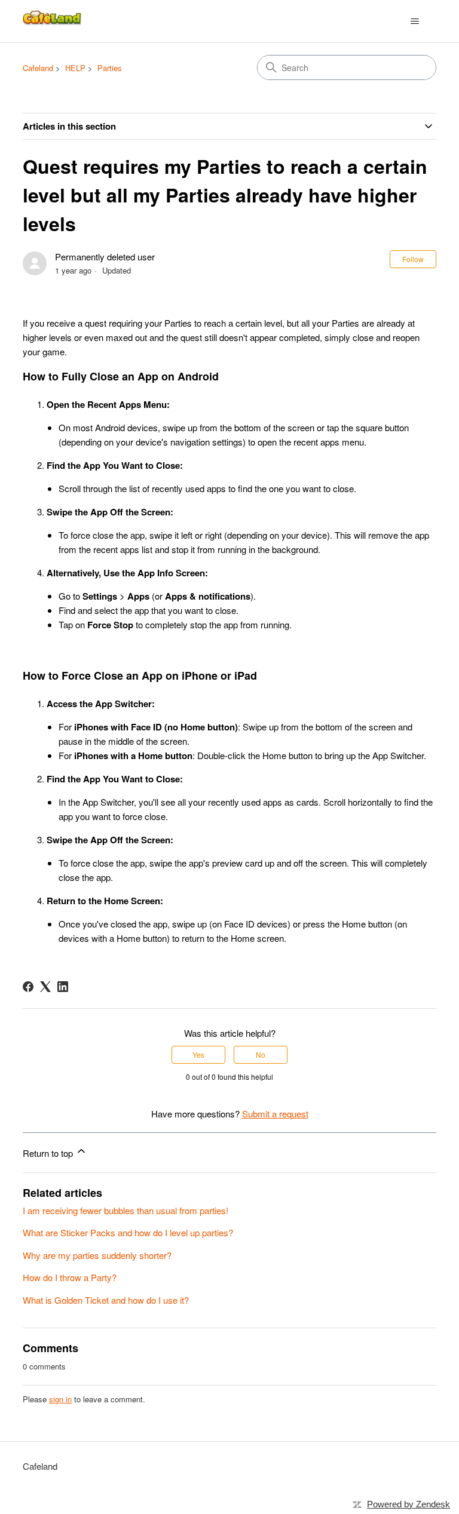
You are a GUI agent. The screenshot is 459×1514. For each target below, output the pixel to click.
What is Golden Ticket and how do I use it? (106, 1300)
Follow (413, 259)
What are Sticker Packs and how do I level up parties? (128, 1232)
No (260, 1054)
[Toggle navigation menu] (415, 21)
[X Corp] (45, 986)
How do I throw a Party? (70, 1277)
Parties (109, 67)
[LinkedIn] (62, 986)
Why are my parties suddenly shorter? (97, 1255)
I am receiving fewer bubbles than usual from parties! (125, 1210)
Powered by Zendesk (408, 1504)
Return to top (49, 1153)
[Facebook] (28, 986)
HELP (75, 67)
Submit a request (275, 1113)
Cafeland (38, 67)
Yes (198, 1054)
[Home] (53, 21)
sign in (60, 1399)
